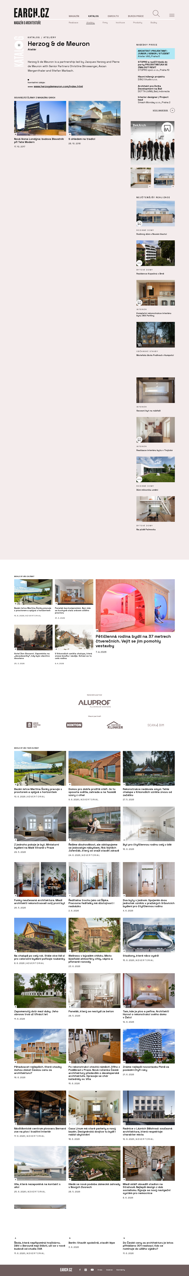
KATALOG (34, 37)
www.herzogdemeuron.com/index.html (58, 86)
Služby (153, 22)
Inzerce (109, 1270)
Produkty (137, 22)
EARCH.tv (113, 16)
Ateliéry (90, 22)
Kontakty (121, 1270)
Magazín (74, 16)
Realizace (73, 22)
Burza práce (136, 16)
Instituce (120, 22)
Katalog (93, 16)
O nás (100, 1270)
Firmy (105, 22)
